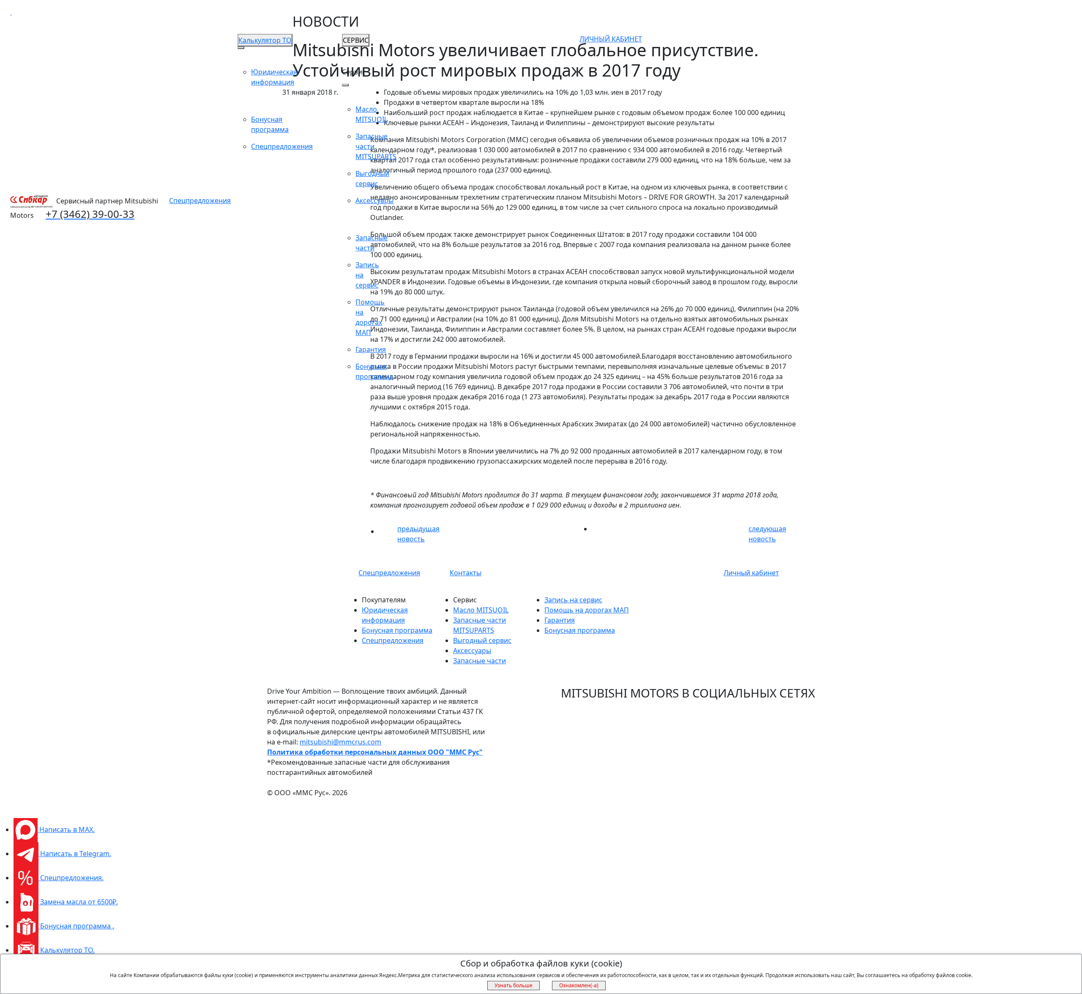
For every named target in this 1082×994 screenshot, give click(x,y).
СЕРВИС (356, 40)
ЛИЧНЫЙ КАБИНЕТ (610, 39)
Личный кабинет (751, 572)
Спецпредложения (200, 200)
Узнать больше (514, 985)
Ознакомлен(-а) (578, 985)
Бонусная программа (397, 630)
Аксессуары (374, 200)
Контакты (465, 572)
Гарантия (370, 349)
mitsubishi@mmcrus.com (340, 742)
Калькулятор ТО (265, 40)
